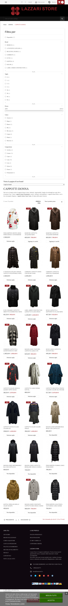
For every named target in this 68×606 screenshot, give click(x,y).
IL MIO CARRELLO (35, 540)
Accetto (51, 600)
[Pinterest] (48, 575)
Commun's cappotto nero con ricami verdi (33, 272)
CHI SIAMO (6, 534)
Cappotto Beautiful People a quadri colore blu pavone (55, 389)
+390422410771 (37, 568)
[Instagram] (52, 575)
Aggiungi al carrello (33, 241)
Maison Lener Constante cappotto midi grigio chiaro (34, 505)
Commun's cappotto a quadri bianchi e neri (10, 350)
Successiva (26, 520)
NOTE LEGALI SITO (9, 558)
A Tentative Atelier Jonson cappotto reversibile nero (12, 272)
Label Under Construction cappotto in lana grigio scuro (33, 311)
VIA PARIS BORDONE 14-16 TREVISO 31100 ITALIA (47, 564)
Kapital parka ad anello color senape (11, 505)
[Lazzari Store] (34, 10)
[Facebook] (31, 575)
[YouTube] (44, 575)
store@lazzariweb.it (38, 571)
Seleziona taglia (11, 241)
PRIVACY (6, 552)
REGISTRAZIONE (35, 537)
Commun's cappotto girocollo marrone (52, 272)
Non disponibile (53, 435)
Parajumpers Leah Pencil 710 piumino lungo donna (54, 505)
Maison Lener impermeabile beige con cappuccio (55, 427)
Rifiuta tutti (51, 595)
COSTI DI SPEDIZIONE (9, 543)
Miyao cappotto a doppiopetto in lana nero (54, 311)
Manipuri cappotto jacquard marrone (52, 233)
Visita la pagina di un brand (13, 181)
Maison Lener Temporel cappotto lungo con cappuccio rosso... (32, 350)
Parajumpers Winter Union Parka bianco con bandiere (12, 233)
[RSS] (40, 575)
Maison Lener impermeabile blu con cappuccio (12, 466)
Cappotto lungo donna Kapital (32, 389)
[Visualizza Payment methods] (47, 583)
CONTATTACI (7, 555)
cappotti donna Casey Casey (24, 196)
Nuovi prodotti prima (54, 202)
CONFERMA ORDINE (36, 543)
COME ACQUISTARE (9, 540)
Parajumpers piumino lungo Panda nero (55, 466)
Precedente (8, 520)
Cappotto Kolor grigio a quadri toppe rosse (11, 389)
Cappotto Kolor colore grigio (33, 427)
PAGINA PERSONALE (36, 534)
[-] (5, 111)
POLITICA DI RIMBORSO (10, 546)
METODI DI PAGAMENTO (10, 549)
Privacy (7, 604)
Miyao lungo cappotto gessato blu (53, 350)
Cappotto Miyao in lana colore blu (11, 427)
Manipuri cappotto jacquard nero (31, 233)
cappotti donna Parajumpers (23, 194)
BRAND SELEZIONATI (9, 537)
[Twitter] (35, 575)
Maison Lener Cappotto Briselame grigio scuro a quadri (33, 466)
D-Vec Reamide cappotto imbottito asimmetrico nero (12, 311)
